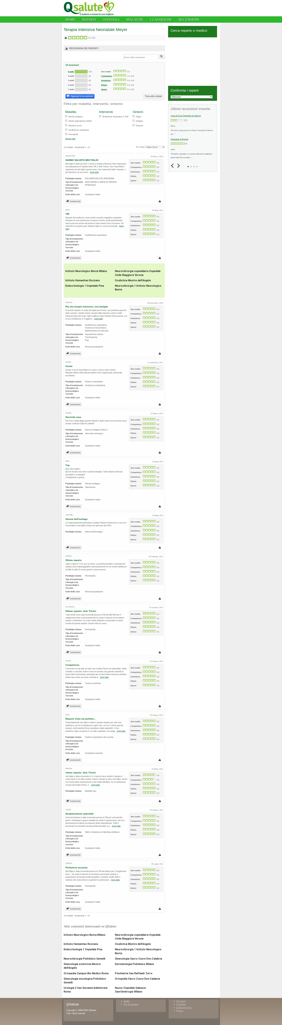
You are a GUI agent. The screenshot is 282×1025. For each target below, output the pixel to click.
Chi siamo (181, 1001)
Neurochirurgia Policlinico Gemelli (84, 958)
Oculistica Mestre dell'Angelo (133, 280)
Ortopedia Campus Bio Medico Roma (86, 973)
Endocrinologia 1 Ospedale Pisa (84, 285)
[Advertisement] (192, 61)
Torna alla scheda (153, 96)
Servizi (104, 89)
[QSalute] (90, 15)
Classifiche (161, 19)
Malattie (134, 19)
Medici (127, 1001)
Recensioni (189, 19)
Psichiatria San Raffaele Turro (133, 973)
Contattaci (181, 1004)
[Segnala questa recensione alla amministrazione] (160, 201)
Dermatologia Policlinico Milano (134, 964)
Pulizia (104, 85)
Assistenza (106, 80)
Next (178, 166)
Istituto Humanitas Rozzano (82, 280)
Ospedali (111, 19)
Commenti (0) (75, 201)
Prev (173, 166)
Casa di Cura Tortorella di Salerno (186, 116)
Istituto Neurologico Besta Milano (86, 271)
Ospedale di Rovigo (179, 139)
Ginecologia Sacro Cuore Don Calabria (138, 958)
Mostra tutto (70, 139)
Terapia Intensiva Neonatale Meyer (95, 29)
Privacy (179, 1010)
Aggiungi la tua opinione (81, 96)
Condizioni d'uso (184, 1007)
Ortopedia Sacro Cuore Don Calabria (137, 978)
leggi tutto (94, 172)
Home (70, 19)
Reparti (89, 19)
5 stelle (71, 72)
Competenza (106, 76)
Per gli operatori (131, 1004)
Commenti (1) (75, 548)
